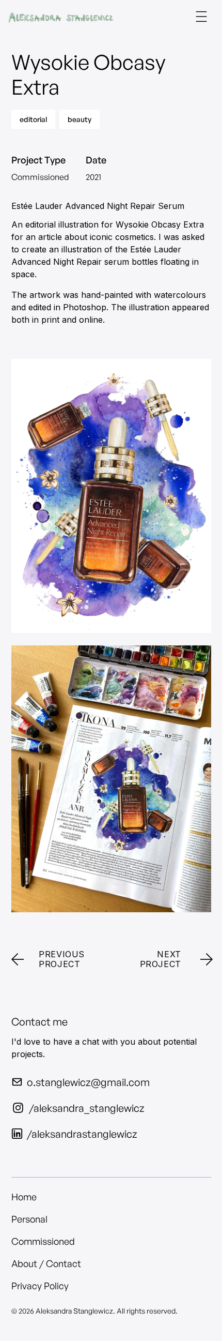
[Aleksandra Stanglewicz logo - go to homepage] (60, 16)
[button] (201, 16)
